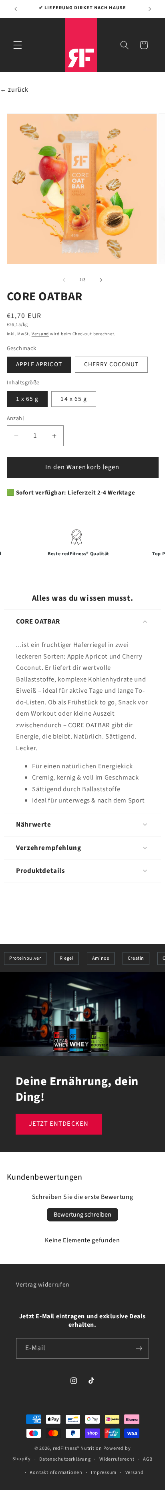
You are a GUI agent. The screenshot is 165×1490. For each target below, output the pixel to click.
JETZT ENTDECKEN (59, 1124)
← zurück (14, 89)
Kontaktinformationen (56, 1472)
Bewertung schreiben (82, 1214)
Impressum (104, 1472)
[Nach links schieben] (64, 280)
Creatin (136, 958)
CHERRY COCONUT (111, 364)
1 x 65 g (27, 398)
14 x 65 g (73, 398)
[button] (17, 45)
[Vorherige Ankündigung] (15, 9)
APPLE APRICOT (39, 364)
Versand (40, 334)
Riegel (67, 958)
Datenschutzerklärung (65, 1459)
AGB (147, 1459)
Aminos (100, 958)
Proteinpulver (25, 958)
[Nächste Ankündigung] (150, 9)
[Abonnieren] (139, 1348)
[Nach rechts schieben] (101, 280)
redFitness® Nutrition (77, 1448)
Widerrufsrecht (117, 1459)
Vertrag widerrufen (42, 1284)
